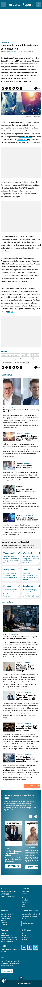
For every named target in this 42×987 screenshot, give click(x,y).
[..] (28, 362)
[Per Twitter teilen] (21, 88)
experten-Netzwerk (6, 935)
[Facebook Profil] (29, 947)
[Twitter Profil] (35, 947)
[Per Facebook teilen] (13, 88)
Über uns (3, 933)
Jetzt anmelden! (7, 971)
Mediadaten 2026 (28, 923)
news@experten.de (7, 941)
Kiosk (4, 951)
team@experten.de (11, 937)
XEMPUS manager (23, 140)
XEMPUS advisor (25, 137)
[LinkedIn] (23, 947)
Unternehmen (5, 42)
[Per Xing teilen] (17, 88)
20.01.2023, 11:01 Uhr (16, 51)
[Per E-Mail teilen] (2, 88)
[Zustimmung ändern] (3, 980)
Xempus (10, 312)
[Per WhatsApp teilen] (10, 88)
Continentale (15, 122)
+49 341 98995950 (9, 896)
